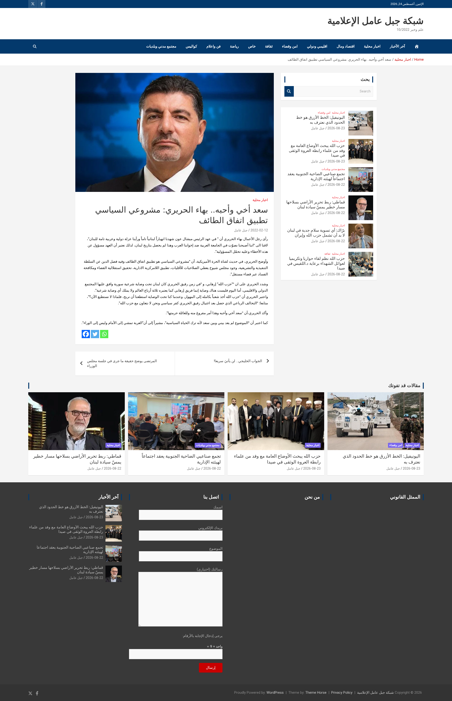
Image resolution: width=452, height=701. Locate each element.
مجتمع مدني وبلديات (161, 46)
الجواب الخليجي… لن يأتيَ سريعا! (238, 361)
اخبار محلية (372, 46)
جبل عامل (241, 230)
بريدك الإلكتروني (210, 528)
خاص (252, 46)
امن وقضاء (290, 46)
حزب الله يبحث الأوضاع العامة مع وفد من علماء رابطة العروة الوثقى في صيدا (317, 150)
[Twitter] (95, 334)
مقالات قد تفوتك (404, 385)
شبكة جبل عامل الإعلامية (375, 21)
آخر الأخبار (397, 46)
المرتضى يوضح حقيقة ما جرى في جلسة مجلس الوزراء (122, 363)
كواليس (191, 46)
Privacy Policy (341, 692)
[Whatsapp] (104, 334)
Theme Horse (316, 692)
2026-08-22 (336, 184)
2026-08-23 (336, 128)
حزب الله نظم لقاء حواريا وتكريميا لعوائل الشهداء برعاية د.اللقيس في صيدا (316, 263)
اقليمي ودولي (317, 46)
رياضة (234, 46)
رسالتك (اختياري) (209, 569)
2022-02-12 (259, 230)
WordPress (275, 692)
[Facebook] (86, 334)
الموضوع (215, 549)
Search (289, 91)
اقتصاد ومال (346, 46)
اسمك (217, 507)
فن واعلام (213, 46)
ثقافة (269, 46)
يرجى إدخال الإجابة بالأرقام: (202, 636)
